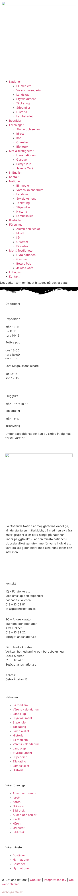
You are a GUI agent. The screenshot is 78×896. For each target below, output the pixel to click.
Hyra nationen (26, 155)
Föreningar (16, 125)
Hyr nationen (21, 859)
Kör (18, 138)
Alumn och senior (28, 129)
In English (15, 172)
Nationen (15, 81)
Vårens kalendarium (29, 90)
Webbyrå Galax (12, 892)
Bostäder (15, 120)
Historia (21, 112)
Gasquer (22, 159)
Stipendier (23, 107)
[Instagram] (19, 564)
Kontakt (14, 177)
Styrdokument (26, 99)
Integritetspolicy (55, 880)
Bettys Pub (23, 164)
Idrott (20, 133)
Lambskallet (24, 116)
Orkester (22, 142)
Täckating (23, 103)
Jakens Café (24, 168)
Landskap (23, 94)
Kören (16, 802)
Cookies (35, 880)
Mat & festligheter (21, 151)
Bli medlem (23, 86)
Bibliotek (22, 146)
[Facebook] (10, 564)
